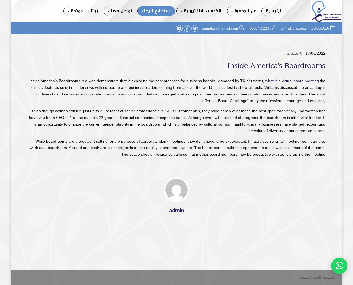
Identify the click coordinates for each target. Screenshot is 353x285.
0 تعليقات (294, 53)
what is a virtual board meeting (292, 81)
